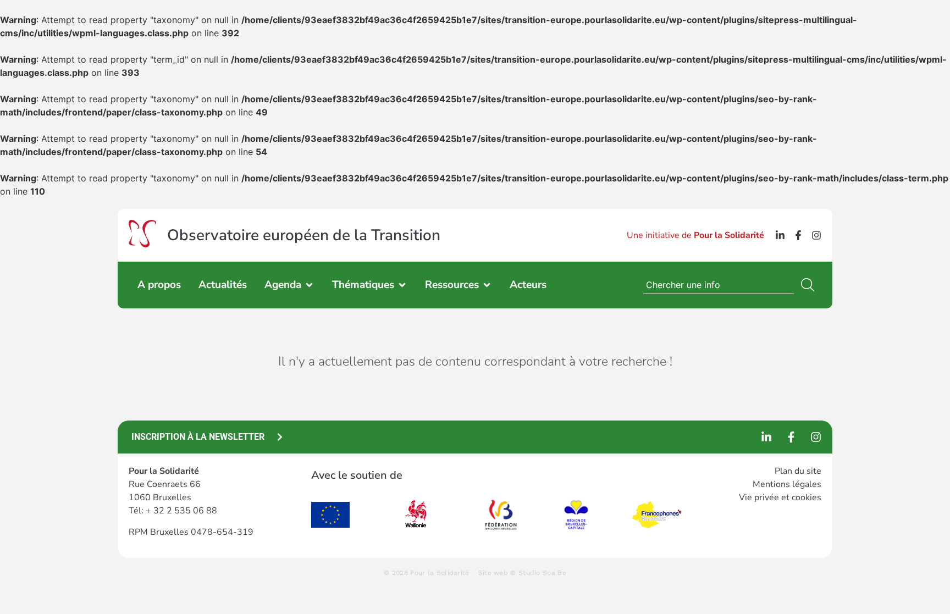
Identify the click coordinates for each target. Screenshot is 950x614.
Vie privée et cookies (780, 497)
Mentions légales (787, 484)
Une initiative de (695, 235)
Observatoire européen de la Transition (303, 235)
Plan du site (798, 471)
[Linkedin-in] (780, 235)
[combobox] (718, 284)
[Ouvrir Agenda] (309, 285)
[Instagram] (816, 235)
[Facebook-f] (798, 235)
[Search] (809, 284)
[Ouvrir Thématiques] (402, 285)
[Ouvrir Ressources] (487, 285)
